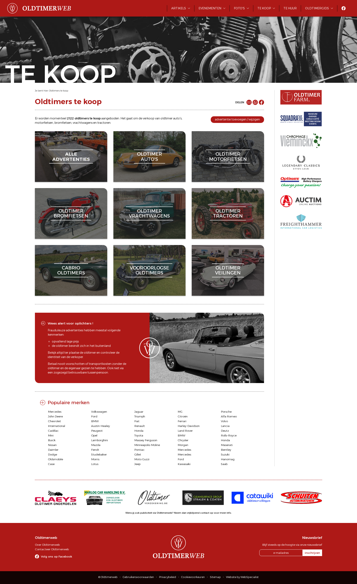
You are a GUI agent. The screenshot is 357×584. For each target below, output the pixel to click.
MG (180, 411)
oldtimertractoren (228, 213)
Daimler (53, 449)
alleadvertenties (71, 156)
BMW (95, 421)
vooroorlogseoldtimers (149, 270)
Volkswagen (99, 411)
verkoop (148, 118)
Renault (139, 426)
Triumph (139, 416)
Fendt (95, 449)
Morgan (183, 445)
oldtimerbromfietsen (71, 213)
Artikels (178, 8)
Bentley (226, 449)
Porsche (226, 411)
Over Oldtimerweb (47, 544)
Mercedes (54, 411)
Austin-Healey (100, 426)
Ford (94, 416)
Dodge (52, 454)
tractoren (104, 123)
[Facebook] (261, 102)
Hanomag (227, 459)
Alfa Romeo (229, 416)
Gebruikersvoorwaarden (138, 577)
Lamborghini (99, 440)
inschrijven (312, 552)
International (56, 426)
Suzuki (225, 454)
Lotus (94, 464)
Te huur (290, 8)
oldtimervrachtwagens (149, 213)
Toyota (138, 435)
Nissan (52, 445)
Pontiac (139, 449)
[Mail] (249, 102)
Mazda (95, 445)
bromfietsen (62, 123)
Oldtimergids (317, 8)
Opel (94, 435)
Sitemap (215, 577)
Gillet (137, 454)
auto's (177, 118)
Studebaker (99, 454)
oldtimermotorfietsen (228, 156)
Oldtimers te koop (58, 90)
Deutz (225, 430)
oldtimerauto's (149, 156)
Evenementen (210, 8)
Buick (52, 440)
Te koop (264, 8)
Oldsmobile (55, 459)
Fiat (136, 421)
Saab (224, 464)
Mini (51, 435)
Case (51, 464)
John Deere (55, 416)
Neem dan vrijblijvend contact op (193, 512)
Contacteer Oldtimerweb (52, 549)
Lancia (225, 426)
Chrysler (183, 440)
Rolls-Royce (229, 435)
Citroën (183, 416)
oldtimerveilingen (228, 270)
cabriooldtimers (71, 270)
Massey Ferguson (145, 440)
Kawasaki (184, 464)
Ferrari (182, 421)
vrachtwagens (83, 123)
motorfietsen (44, 123)
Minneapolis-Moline (147, 445)
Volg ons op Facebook (56, 556)
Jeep (137, 464)
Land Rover (185, 430)
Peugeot (97, 430)
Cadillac (53, 430)
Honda (138, 430)
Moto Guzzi (141, 459)
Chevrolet (54, 421)
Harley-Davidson (189, 426)
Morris (95, 459)
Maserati (227, 445)
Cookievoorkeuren (193, 577)
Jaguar (138, 411)
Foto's (239, 8)
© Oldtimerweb (108, 577)
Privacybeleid (167, 577)
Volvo (224, 421)
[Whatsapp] (255, 102)
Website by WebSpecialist (242, 577)
